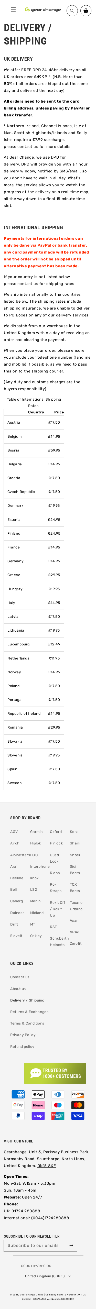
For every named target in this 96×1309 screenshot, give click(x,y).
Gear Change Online (32, 1294)
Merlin (35, 901)
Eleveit (16, 936)
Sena (74, 832)
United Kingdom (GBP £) (45, 1276)
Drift (14, 924)
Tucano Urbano (76, 905)
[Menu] (13, 9)
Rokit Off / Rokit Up (57, 909)
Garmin (36, 832)
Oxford (56, 832)
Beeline (16, 878)
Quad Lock (54, 858)
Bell (13, 889)
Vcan (74, 920)
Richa (55, 873)
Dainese (17, 913)
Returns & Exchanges (29, 1012)
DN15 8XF (46, 1165)
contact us (27, 146)
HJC (34, 855)
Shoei (75, 855)
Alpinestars (18, 855)
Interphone (38, 866)
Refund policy (22, 1046)
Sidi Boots (75, 869)
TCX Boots (75, 887)
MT (32, 924)
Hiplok (35, 843)
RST (53, 927)
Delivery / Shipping (27, 1000)
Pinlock (56, 843)
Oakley (36, 936)
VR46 (74, 932)
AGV (14, 832)
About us (18, 989)
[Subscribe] (71, 1245)
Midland (37, 913)
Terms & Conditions (27, 1023)
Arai (13, 866)
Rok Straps (56, 887)
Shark (75, 843)
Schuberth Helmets (58, 941)
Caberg (16, 901)
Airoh (15, 843)
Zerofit (76, 943)
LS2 (33, 889)
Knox (34, 878)
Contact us (19, 977)
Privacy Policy (23, 1035)
